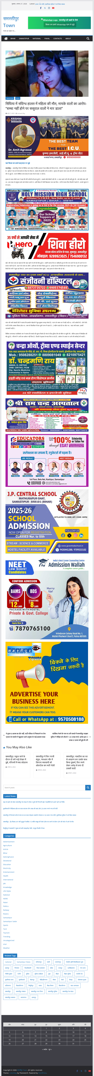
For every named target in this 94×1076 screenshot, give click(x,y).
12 (9, 1036)
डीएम (51, 968)
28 (35, 1044)
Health (5, 876)
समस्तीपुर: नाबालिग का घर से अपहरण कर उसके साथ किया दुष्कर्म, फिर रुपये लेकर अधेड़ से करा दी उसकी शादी (77, 762)
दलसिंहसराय (71, 968)
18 (85, 1036)
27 (23, 1044)
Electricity (7, 868)
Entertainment (8, 872)
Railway (6, 910)
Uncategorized (8, 940)
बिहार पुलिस (67, 974)
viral (5, 944)
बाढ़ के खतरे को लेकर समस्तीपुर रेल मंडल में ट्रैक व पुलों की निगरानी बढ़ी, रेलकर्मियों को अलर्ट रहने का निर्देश (34, 802)
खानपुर (7, 968)
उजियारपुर (39, 962)
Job (4, 883)
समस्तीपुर (8, 991)
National (37, 38)
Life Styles (7, 891)
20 (23, 1040)
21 (35, 1040)
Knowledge (7, 887)
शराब (40, 985)
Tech (5, 929)
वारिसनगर (8, 985)
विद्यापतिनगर (19, 985)
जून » (50, 1049)
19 (9, 1040)
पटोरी (19, 974)
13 (23, 1036)
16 (59, 1036)
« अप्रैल (44, 1049)
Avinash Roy (21, 113)
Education (7, 864)
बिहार (57, 974)
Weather (6, 948)
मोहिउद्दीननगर (43, 980)
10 (73, 1032)
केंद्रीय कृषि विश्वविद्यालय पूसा (74, 962)
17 (73, 1036)
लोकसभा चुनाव (82, 980)
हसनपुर (34, 997)
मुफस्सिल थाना (9, 980)
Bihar (13, 38)
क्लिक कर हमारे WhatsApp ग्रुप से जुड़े (60, 24)
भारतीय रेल (79, 974)
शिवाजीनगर (62, 985)
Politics (6, 906)
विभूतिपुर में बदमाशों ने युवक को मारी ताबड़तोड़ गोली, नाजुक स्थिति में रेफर (24, 828)
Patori (5, 902)
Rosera (5, 914)
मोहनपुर (32, 980)
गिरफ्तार (17, 968)
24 (73, 1040)
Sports (5, 925)
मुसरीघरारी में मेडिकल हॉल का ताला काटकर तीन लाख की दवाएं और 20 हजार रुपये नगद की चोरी (30, 808)
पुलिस (27, 974)
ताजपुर (60, 968)
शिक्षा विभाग (50, 985)
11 (85, 1032)
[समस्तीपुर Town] (6, 38)
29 (46, 1044)
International (8, 880)
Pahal (47, 38)
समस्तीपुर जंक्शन (21, 991)
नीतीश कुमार (8, 974)
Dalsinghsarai (8, 857)
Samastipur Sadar (10, 921)
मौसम (54, 980)
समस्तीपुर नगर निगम (37, 991)
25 (85, 1040)
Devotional (7, 861)
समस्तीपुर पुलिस (52, 991)
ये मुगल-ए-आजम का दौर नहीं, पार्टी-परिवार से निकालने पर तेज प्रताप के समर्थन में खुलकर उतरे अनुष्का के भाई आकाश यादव (26, 735)
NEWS (17, 98)
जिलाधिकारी (28, 968)
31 (73, 1044)
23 (59, 1040)
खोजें (88, 787)
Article (5, 849)
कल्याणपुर (58, 962)
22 (46, 1040)
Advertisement (8, 842)
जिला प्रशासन (41, 968)
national (8, 962)
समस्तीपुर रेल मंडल (67, 991)
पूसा (49, 974)
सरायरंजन (23, 997)
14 (35, 1036)
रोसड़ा (70, 980)
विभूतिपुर (31, 985)
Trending (6, 937)
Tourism (6, 933)
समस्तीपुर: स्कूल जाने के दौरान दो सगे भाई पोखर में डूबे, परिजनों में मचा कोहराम (17, 759)
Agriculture (7, 845)
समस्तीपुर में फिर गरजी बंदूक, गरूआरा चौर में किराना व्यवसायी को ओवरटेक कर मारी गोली (45, 761)
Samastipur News (23, 962)
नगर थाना (83, 968)
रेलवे (62, 980)
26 (9, 1044)
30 (59, 1044)
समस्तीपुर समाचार (10, 997)
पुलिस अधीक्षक (39, 974)
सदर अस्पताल (75, 985)
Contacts (57, 38)
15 (46, 1036)
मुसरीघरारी (22, 980)
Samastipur (24, 38)
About (68, 38)
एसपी (48, 962)
